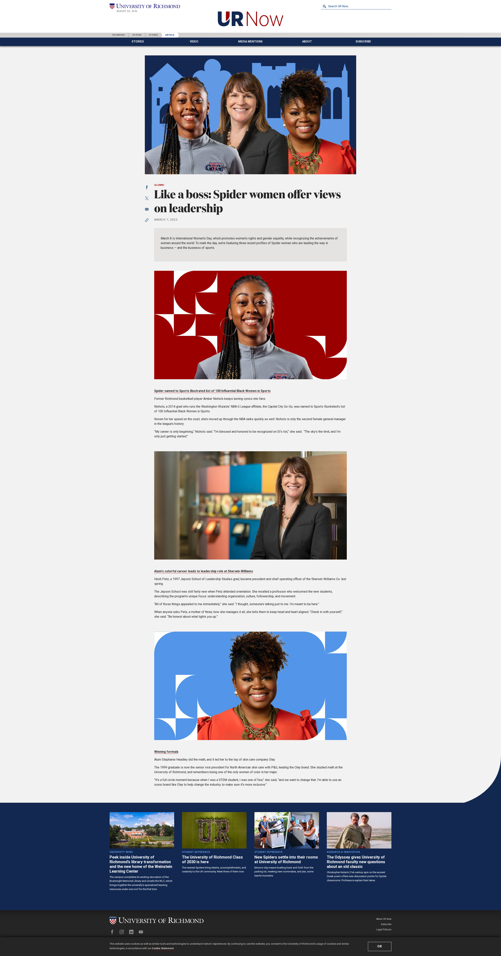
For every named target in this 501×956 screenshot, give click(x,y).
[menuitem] (138, 42)
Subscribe (386, 924)
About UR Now (383, 919)
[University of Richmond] (145, 6)
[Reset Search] (388, 6)
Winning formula (166, 752)
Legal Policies (383, 929)
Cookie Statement (163, 948)
